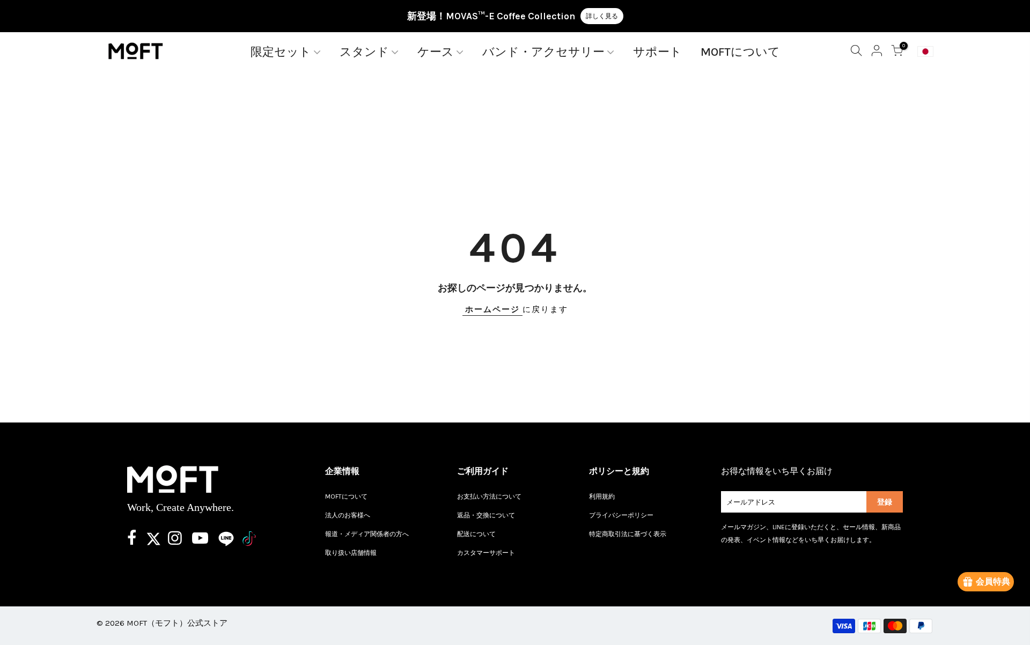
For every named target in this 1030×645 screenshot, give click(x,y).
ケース (435, 52)
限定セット (281, 52)
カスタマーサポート (486, 553)
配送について (476, 534)
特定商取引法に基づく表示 (627, 534)
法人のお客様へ (347, 515)
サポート (657, 52)
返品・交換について (486, 515)
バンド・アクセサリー (543, 52)
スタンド (364, 52)
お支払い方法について (489, 496)
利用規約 (602, 496)
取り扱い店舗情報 (351, 553)
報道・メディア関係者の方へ (367, 534)
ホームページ (492, 309)
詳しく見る (602, 16)
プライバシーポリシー (621, 515)
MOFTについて (740, 52)
